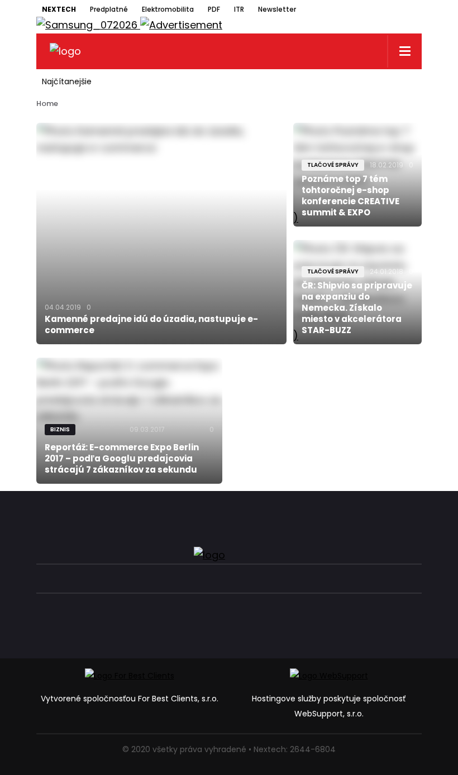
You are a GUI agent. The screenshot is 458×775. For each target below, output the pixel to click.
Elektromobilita (168, 9)
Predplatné (109, 9)
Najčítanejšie (67, 81)
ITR (239, 9)
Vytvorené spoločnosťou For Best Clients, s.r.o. (129, 698)
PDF (214, 9)
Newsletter (277, 9)
